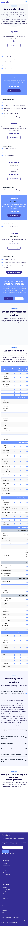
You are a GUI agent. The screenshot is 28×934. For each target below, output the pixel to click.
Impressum (8, 917)
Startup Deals (6, 889)
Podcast (4, 912)
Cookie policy (22, 920)
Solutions (5, 863)
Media (4, 903)
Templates (5, 893)
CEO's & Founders (7, 868)
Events (4, 908)
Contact (3, 917)
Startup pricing (6, 874)
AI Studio (5, 872)
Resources (6, 884)
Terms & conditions (5, 920)
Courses (5, 887)
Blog (3, 905)
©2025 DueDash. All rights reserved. (9, 922)
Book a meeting (14, 90)
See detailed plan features (14, 272)
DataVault (5, 898)
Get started (14, 45)
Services (5, 870)
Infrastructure (6, 865)
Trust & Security (16, 917)
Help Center (6, 896)
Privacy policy (14, 920)
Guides (4, 891)
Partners (4, 910)
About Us (5, 879)
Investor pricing (7, 876)
